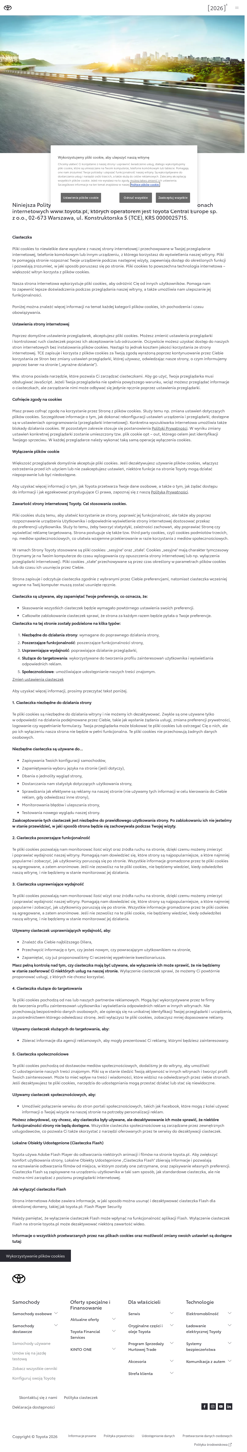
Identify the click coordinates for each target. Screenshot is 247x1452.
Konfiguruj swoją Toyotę (33, 1378)
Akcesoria (137, 1361)
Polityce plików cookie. (145, 184)
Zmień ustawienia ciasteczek (38, 679)
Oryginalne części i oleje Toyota (145, 1328)
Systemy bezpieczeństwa (200, 1346)
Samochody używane (31, 1343)
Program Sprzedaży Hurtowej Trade (146, 1346)
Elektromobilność (202, 1313)
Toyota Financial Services (85, 1334)
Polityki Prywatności (169, 428)
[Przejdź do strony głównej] (8, 8)
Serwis (134, 1313)
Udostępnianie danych (158, 1435)
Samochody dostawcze (23, 1328)
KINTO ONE (81, 1349)
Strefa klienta (140, 1373)
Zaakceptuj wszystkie (172, 197)
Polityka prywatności (119, 1435)
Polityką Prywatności (169, 491)
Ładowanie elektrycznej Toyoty (203, 1328)
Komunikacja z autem (205, 1361)
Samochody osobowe (32, 1313)
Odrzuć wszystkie (136, 197)
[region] (124, 177)
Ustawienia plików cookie (81, 197)
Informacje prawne (82, 1435)
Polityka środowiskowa (211, 1444)
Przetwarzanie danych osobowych (207, 1435)
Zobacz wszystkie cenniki (34, 1368)
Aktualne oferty (84, 1319)
